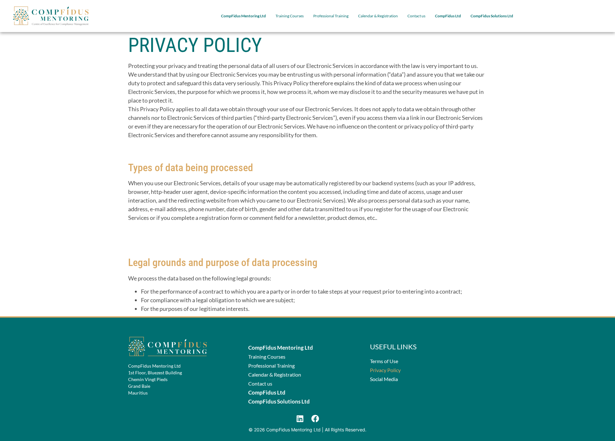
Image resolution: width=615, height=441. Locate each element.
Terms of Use (384, 361)
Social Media (384, 379)
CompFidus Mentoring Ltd (243, 15)
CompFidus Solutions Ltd (492, 15)
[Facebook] (315, 418)
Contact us (416, 15)
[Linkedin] (300, 418)
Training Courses (289, 15)
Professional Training (330, 15)
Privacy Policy (385, 370)
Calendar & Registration (378, 15)
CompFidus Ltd (448, 15)
